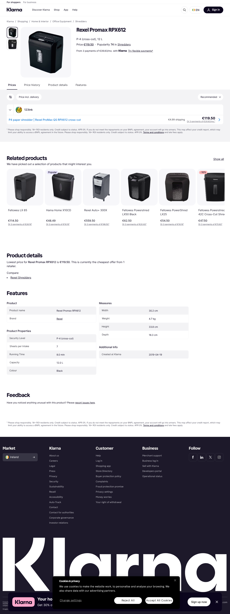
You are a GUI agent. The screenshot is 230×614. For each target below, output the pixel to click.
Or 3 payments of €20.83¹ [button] (134, 224)
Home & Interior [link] (40, 21)
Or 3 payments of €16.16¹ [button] (58, 224)
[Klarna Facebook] (193, 457)
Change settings (71, 600)
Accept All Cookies (159, 600)
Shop (57, 9)
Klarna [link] (10, 21)
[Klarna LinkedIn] (202, 457)
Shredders (124, 44)
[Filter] (10, 97)
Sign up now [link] (199, 602)
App (66, 9)
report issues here (85, 402)
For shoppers (14, 2)
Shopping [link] (23, 21)
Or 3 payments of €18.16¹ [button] (172, 224)
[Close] (175, 580)
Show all (218, 159)
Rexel (60, 318)
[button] (195, 10)
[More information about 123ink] (10, 109)
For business (29, 2)
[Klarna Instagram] (219, 457)
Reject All (128, 600)
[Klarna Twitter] (210, 457)
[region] (116, 592)
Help (74, 9)
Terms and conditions (153, 132)
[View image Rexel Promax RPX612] (12, 32)
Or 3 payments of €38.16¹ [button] (20, 224)
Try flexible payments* (140, 50)
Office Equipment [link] (61, 21)
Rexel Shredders (20, 277)
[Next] (218, 197)
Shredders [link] (81, 21)
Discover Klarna (41, 9)
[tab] (12, 85)
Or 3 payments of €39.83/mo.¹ (201, 121)
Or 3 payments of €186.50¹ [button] (96, 224)
